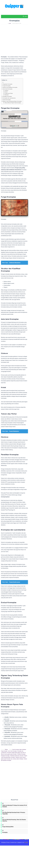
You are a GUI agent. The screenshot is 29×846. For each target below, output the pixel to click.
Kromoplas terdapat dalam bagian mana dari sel (16, 752)
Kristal (6, 91)
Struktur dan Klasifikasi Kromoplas (10, 87)
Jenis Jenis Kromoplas (7, 88)
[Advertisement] (14, 41)
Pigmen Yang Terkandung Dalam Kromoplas (12, 101)
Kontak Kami (13, 842)
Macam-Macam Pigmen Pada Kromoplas (13, 102)
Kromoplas (4, 832)
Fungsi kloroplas (4, 751)
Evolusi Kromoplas (7, 99)
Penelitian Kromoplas (7, 96)
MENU (25, 16)
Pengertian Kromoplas (7, 84)
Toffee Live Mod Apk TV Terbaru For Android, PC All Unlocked (14, 806)
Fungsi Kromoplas (7, 85)
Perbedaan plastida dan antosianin (17, 755)
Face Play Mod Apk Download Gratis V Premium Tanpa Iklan (13, 813)
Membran (7, 94)
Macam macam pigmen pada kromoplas (9, 754)
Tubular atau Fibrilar (9, 93)
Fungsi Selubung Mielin (7, 826)
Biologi (6, 749)
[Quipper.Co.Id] (14, 7)
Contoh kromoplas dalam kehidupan (19, 749)
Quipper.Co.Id (20, 842)
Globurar (6, 90)
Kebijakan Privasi (5, 842)
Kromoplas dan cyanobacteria (9, 98)
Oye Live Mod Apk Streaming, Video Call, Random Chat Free (14, 820)
